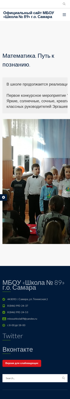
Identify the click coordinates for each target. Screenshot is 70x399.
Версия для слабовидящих (21, 363)
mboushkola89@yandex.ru (22, 318)
